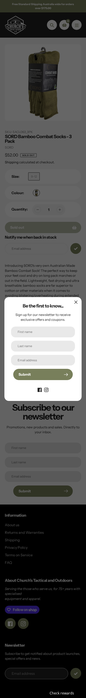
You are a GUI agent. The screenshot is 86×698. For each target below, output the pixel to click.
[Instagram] (46, 389)
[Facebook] (39, 389)
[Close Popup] (76, 302)
